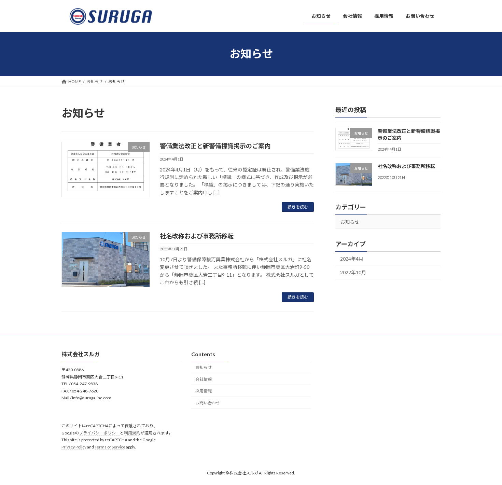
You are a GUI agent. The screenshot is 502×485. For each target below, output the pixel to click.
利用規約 (132, 432)
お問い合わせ (207, 403)
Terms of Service (110, 446)
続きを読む (298, 206)
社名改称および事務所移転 (197, 236)
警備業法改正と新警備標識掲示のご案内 (215, 146)
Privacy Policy (73, 446)
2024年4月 (351, 258)
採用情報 (203, 391)
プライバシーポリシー (99, 432)
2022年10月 (353, 272)
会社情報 (203, 379)
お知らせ (349, 221)
